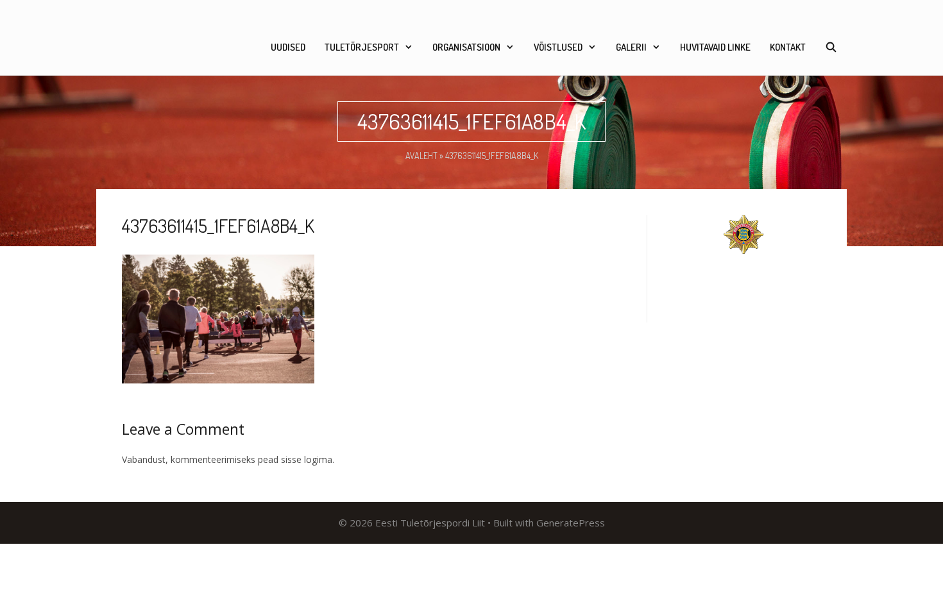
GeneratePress (570, 522)
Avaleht (421, 155)
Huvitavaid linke (715, 47)
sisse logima (306, 459)
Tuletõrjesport (362, 47)
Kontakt (788, 47)
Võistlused (558, 47)
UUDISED (288, 47)
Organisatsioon (466, 47)
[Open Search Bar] (831, 47)
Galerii (631, 47)
